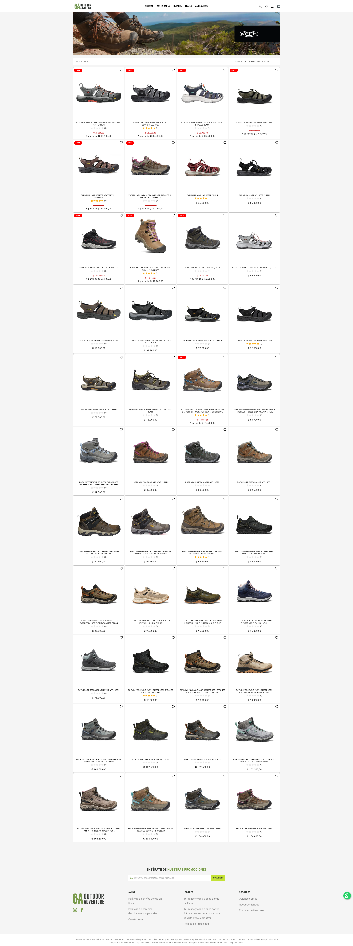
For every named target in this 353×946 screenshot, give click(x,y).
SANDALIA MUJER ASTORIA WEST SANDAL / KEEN (254, 268)
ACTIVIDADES (163, 6)
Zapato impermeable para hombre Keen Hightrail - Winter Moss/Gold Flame (202, 622)
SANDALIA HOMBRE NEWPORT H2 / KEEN (254, 123)
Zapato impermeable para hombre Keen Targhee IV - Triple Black (254, 552)
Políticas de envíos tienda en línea (145, 901)
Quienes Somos (248, 898)
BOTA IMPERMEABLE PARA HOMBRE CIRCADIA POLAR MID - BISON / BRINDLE (202, 552)
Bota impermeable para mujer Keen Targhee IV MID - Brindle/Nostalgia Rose (99, 830)
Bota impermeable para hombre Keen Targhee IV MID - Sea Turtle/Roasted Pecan (202, 691)
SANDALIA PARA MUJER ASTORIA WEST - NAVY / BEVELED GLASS (202, 124)
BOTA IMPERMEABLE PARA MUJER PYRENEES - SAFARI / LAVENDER (150, 269)
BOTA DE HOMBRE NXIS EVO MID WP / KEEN (98, 268)
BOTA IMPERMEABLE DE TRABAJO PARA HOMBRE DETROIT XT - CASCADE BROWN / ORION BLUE (202, 411)
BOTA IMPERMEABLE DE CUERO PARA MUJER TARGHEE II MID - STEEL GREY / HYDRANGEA (98, 483)
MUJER (188, 6)
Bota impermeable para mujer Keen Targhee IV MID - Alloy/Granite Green (254, 760)
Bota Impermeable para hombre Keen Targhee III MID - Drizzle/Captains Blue (98, 760)
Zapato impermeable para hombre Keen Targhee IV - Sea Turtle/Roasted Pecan (98, 622)
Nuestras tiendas (249, 904)
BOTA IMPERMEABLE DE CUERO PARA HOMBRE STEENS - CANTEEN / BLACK (98, 552)
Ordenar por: (241, 61)
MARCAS (149, 6)
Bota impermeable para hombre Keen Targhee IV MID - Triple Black (150, 691)
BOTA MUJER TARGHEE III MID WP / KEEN (202, 829)
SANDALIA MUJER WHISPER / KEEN (202, 195)
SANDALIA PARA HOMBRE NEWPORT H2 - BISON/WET (99, 196)
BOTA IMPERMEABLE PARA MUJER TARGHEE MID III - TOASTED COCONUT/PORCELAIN (150, 830)
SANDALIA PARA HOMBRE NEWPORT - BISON (98, 340)
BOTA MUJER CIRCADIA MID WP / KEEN (150, 482)
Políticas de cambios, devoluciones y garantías (142, 911)
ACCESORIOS (201, 6)
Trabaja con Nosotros (251, 910)
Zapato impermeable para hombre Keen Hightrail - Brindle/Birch (150, 622)
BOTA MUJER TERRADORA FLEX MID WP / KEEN (98, 690)
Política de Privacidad (196, 923)
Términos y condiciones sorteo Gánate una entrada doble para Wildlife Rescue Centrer (202, 913)
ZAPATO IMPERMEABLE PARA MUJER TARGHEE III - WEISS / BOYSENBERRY (151, 196)
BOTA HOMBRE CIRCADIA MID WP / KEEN (202, 268)
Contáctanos (135, 919)
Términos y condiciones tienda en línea (201, 901)
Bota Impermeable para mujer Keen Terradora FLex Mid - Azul (254, 622)
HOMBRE (177, 6)
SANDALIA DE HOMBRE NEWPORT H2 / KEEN (202, 340)
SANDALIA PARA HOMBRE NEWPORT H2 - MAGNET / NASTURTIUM (98, 124)
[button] (149, 6)
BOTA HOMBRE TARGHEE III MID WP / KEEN (150, 759)
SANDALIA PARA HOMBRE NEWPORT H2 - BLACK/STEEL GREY (151, 124)
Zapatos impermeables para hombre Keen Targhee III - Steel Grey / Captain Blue (254, 411)
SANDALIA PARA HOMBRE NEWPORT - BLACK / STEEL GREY (150, 341)
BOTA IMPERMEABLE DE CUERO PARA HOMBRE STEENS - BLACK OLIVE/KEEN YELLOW (150, 552)
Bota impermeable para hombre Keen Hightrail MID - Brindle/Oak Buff (254, 691)
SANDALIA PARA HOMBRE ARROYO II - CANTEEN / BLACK (150, 411)
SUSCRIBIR (218, 877)
